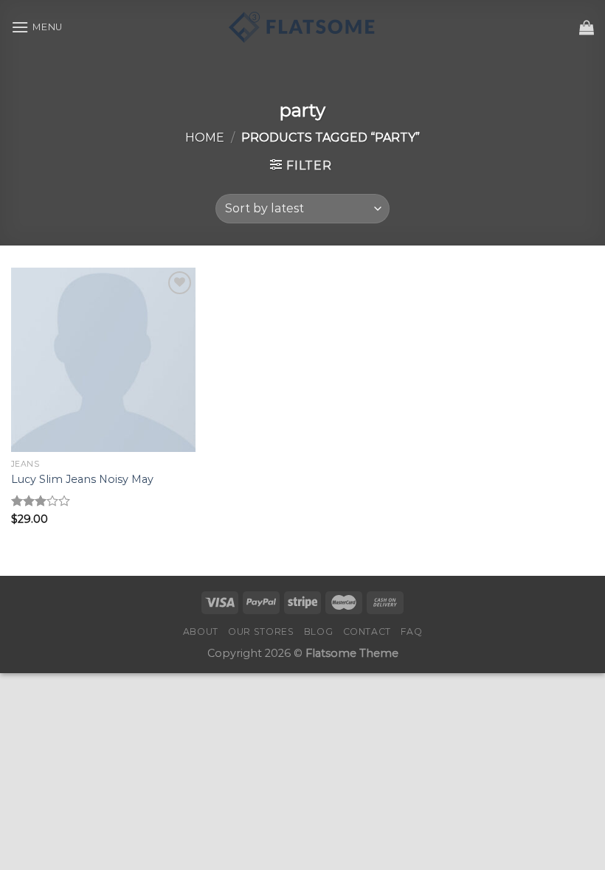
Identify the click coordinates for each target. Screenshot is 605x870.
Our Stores (261, 631)
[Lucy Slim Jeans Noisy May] (103, 360)
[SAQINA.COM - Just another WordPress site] (302, 27)
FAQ (411, 631)
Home (204, 137)
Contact (367, 631)
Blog (318, 631)
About (200, 631)
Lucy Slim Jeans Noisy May (82, 479)
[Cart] (586, 27)
